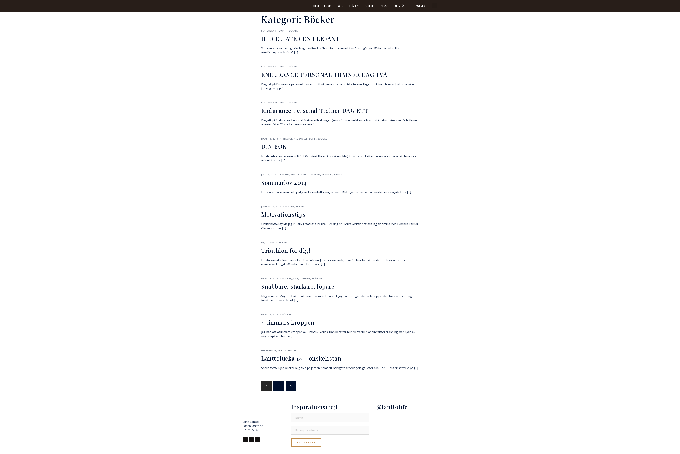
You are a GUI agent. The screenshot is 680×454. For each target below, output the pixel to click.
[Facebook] (245, 439)
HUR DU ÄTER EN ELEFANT (300, 38)
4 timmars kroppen (287, 322)
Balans (284, 174)
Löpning (305, 278)
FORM (327, 5)
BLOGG (385, 5)
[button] (434, 5)
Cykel (304, 174)
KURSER (420, 5)
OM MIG (370, 5)
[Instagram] (251, 439)
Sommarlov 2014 (284, 182)
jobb (295, 278)
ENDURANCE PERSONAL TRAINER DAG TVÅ (324, 74)
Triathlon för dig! (285, 250)
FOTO (340, 5)
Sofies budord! (318, 138)
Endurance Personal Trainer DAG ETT (314, 110)
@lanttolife (392, 407)
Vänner (337, 174)
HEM (316, 5)
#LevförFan (289, 138)
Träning (327, 174)
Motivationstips (283, 214)
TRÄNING (354, 5)
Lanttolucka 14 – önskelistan (301, 358)
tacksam (314, 174)
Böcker (293, 30)
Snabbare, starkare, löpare (298, 286)
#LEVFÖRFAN (402, 5)
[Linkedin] (257, 439)
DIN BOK (274, 146)
